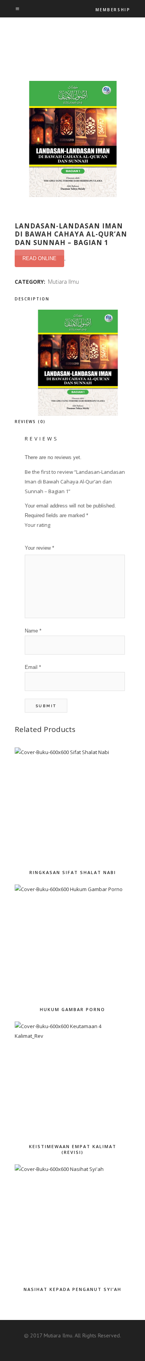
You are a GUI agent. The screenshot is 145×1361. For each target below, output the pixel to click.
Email (33, 667)
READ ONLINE (39, 258)
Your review (39, 548)
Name (33, 631)
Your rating (37, 524)
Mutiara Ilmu (63, 281)
